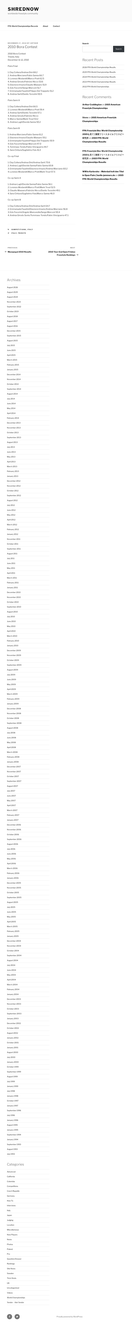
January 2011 (12, 587)
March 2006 (12, 868)
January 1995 (12, 1130)
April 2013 (11, 462)
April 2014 (11, 413)
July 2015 (11, 345)
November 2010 (14, 597)
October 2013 (13, 432)
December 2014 (13, 374)
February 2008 (13, 757)
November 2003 (14, 1004)
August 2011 (12, 553)
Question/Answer (14, 1259)
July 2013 (11, 447)
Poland (10, 1249)
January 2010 (12, 645)
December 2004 (14, 941)
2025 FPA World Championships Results (99, 72)
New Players (12, 1235)
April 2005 (11, 922)
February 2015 (13, 365)
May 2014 (11, 408)
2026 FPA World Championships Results (99, 67)
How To (10, 1201)
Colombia (11, 1181)
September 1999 (14, 1072)
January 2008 (13, 762)
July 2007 (11, 791)
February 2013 (13, 471)
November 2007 (14, 771)
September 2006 (14, 839)
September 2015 (14, 336)
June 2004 (11, 970)
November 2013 (14, 428)
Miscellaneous (13, 1230)
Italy (30, 229)
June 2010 (11, 621)
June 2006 (11, 854)
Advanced (11, 1172)
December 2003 (14, 999)
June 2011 (11, 563)
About (45, 26)
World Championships (16, 1297)
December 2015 (13, 331)
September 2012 (14, 495)
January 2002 (12, 1038)
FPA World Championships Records (23, 26)
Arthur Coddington (92, 104)
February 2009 (13, 699)
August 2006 (12, 844)
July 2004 (11, 965)
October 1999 (13, 1067)
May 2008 (11, 742)
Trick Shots (11, 1278)
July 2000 (11, 1057)
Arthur (34, 43)
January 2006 (13, 878)
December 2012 (13, 481)
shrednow (23, 9)
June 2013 (11, 452)
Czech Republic (13, 1191)
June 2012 (11, 510)
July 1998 (11, 1091)
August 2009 (12, 670)
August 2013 (12, 442)
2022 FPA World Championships (95, 86)
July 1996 (11, 1115)
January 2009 (13, 704)
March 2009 (12, 694)
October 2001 (13, 1042)
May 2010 (11, 626)
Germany (11, 1196)
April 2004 (11, 980)
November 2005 (14, 888)
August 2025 (12, 292)
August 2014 (12, 394)
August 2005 (12, 902)
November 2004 (14, 946)
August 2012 (12, 500)
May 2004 (11, 975)
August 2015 (12, 340)
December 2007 (14, 766)
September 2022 (14, 306)
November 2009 (14, 655)
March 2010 (12, 636)
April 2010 (11, 631)
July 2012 (11, 505)
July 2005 (11, 907)
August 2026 (12, 287)
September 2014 (14, 389)
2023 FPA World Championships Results (99, 82)
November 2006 (14, 829)
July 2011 (11, 558)
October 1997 (12, 1101)
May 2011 (11, 568)
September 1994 (14, 1135)
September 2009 (14, 665)
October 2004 (13, 951)
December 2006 (14, 825)
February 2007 (13, 815)
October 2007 (13, 776)
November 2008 (14, 713)
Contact (56, 26)
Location (10, 1225)
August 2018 (12, 316)
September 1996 (14, 1110)
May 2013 (11, 457)
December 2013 (13, 423)
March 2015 (12, 360)
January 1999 (12, 1086)
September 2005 (14, 897)
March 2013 (12, 466)
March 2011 (12, 578)
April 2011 (11, 573)
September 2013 (14, 437)
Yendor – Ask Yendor (15, 1302)
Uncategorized (13, 1288)
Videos (10, 1293)
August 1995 (12, 1125)
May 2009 (11, 684)
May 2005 (11, 917)
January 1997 (12, 1106)
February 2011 (13, 582)
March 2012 (12, 524)
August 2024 (12, 297)
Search (85, 43)
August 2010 (12, 612)
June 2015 (11, 350)
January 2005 (13, 936)
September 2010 (14, 607)
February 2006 (13, 873)
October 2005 (13, 892)
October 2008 (13, 718)
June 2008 (11, 737)
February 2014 (13, 418)
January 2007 (12, 820)
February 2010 (13, 641)
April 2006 (11, 863)
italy (14, 233)
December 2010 (14, 592)
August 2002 (12, 1033)
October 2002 (13, 1028)
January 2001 (12, 1047)
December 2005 (14, 883)
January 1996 (12, 1120)
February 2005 (13, 931)
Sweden (10, 1273)
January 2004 (13, 994)
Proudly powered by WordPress (69, 1316)
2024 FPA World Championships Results (99, 77)
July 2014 (11, 399)
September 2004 (14, 955)
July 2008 (11, 733)
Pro (8, 1254)
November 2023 (14, 302)
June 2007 (11, 796)
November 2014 (14, 379)
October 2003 (13, 1009)
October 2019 (13, 311)
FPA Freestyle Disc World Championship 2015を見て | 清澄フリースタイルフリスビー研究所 (103, 134)
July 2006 (11, 849)
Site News (11, 1268)
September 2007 (14, 781)
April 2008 (11, 747)
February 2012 (13, 529)
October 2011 (12, 544)
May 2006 (11, 859)
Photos (10, 1244)
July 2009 (11, 675)
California (11, 1176)
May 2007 (11, 800)
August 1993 (12, 1149)
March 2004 (12, 984)
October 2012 (12, 491)
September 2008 (14, 723)
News (9, 1239)
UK (8, 1283)
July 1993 (11, 1154)
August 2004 (12, 960)
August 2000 (12, 1052)
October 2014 (13, 384)
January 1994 (12, 1139)
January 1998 (12, 1096)
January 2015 (12, 369)
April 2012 (11, 520)
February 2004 (13, 989)
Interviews (11, 1205)
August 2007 (12, 786)
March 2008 (12, 752)
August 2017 (12, 321)
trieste (22, 233)
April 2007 (11, 805)
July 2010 (11, 616)
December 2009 (14, 650)
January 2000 (13, 1062)
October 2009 (13, 660)
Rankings (11, 1264)
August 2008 (12, 728)
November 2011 (13, 539)
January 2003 (13, 1018)
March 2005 (12, 926)
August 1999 (12, 1076)
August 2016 (12, 326)
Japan (9, 1215)
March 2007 (12, 810)
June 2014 (11, 403)
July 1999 (11, 1081)
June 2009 (11, 679)
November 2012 (13, 486)
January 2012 (12, 534)
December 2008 (14, 708)
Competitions (18, 229)
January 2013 (12, 476)
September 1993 (14, 1144)
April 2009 (11, 689)
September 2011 (14, 549)
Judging (10, 1220)
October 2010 (13, 602)
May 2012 (11, 515)
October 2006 (13, 834)
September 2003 (14, 1013)
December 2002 (14, 1023)
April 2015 (11, 355)
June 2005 (11, 912)
